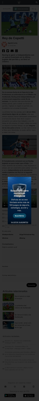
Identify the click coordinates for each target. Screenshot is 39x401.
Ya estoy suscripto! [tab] (19, 222)
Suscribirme (19, 216)
